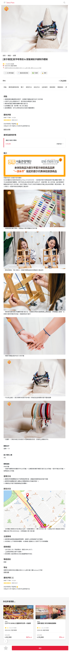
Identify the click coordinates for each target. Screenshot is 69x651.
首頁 (4, 55)
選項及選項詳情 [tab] (14, 87)
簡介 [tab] (22, 87)
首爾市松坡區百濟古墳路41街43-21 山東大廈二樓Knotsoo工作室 (23, 68)
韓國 (9, 55)
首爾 (14, 55)
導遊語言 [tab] (60, 87)
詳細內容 (59, 144)
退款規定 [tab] (52, 87)
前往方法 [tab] (37, 87)
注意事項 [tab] (44, 87)
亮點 (5, 87)
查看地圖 (6, 572)
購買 (40, 648)
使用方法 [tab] (29, 87)
